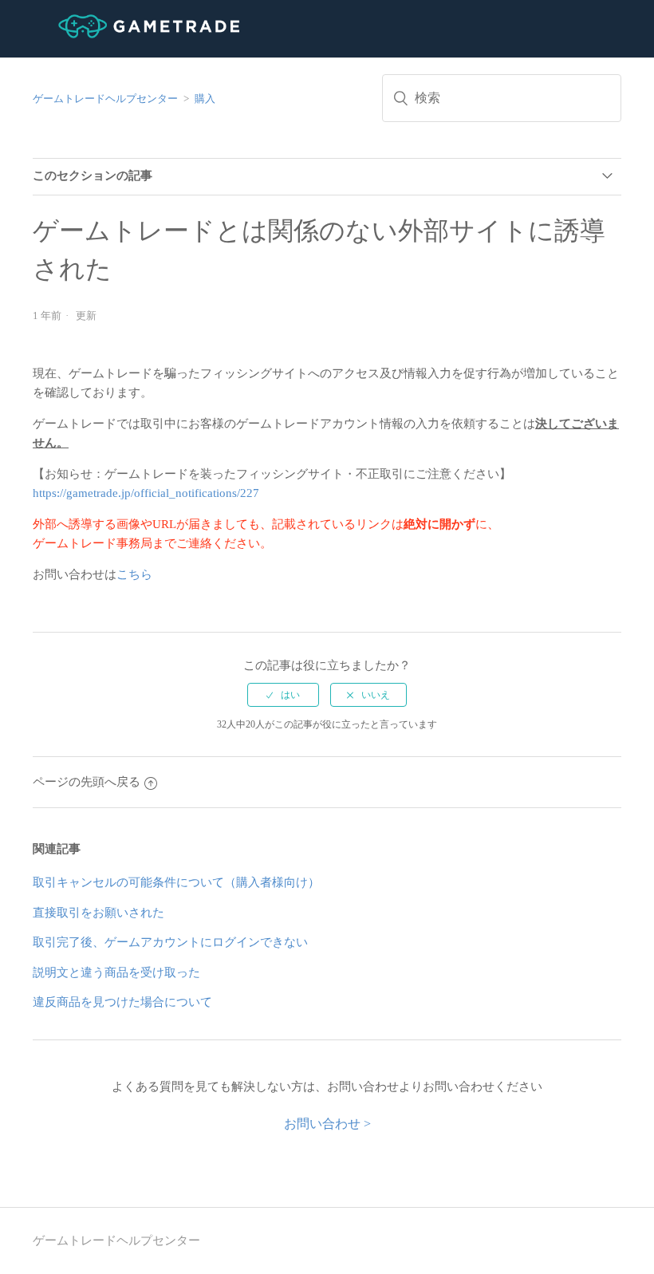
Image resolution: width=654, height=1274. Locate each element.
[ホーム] (136, 34)
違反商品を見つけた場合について (122, 1002)
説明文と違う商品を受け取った (116, 972)
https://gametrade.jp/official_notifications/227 (146, 493)
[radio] (283, 695)
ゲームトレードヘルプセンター (105, 99)
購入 (205, 99)
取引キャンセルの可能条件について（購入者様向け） (176, 882)
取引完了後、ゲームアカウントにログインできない (170, 942)
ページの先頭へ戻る (86, 781)
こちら (134, 574)
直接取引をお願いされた (98, 912)
